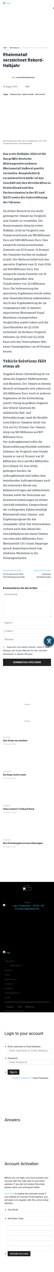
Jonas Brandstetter (25, 77)
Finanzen (6, 737)
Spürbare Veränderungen (43, 575)
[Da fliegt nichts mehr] (27, 791)
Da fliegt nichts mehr (14, 774)
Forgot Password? (21, 1078)
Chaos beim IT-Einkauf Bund (18, 808)
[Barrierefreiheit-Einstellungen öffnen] (49, 641)
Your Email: (13, 1209)
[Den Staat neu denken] (27, 757)
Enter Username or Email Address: (24, 1046)
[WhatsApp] (27, 695)
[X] (27, 681)
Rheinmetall (15, 94)
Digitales (6, 805)
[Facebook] (27, 674)
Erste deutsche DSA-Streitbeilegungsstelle (14, 575)
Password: (13, 1058)
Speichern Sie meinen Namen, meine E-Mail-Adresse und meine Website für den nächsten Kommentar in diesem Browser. (26, 650)
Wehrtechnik (28, 94)
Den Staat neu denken (15, 740)
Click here (9, 1193)
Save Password (40, 1078)
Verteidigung (14, 47)
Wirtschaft (40, 94)
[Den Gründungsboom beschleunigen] (27, 860)
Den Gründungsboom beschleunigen (23, 842)
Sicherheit (7, 771)
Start (5, 47)
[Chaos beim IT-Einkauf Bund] (27, 826)
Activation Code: (16, 1218)
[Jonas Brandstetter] (8, 77)
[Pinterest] (27, 688)
